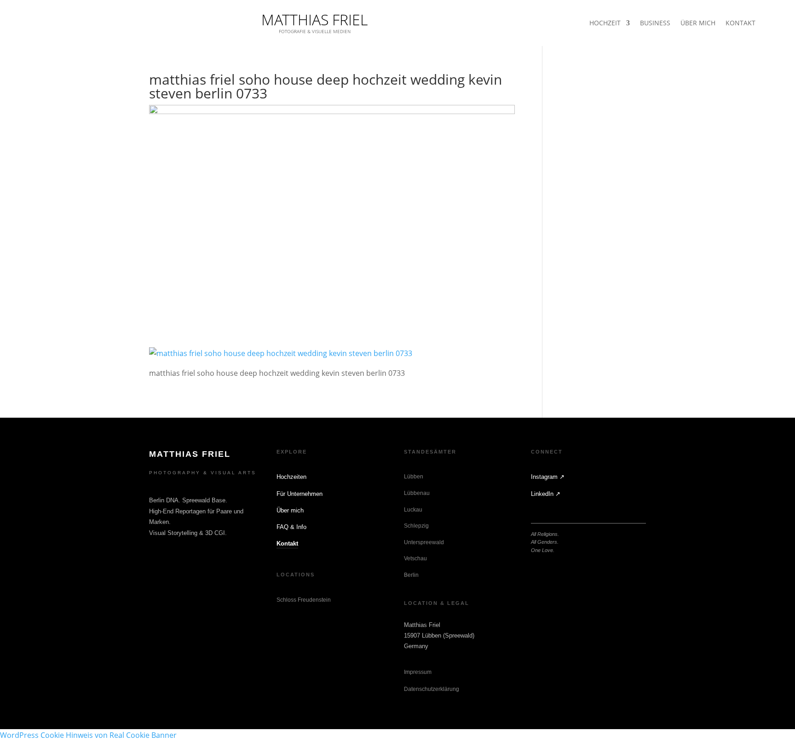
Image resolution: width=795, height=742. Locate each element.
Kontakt (287, 543)
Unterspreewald (424, 542)
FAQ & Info (291, 526)
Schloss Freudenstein (304, 600)
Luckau (413, 509)
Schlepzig (416, 526)
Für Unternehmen (300, 493)
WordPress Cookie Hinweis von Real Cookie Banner (88, 735)
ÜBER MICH (697, 23)
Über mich (290, 510)
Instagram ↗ (548, 476)
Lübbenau (417, 493)
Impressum (418, 672)
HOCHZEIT (605, 23)
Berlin (411, 575)
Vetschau (415, 558)
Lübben (413, 476)
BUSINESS (655, 23)
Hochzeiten (291, 476)
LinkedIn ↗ (545, 493)
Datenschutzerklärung (431, 689)
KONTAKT (740, 23)
